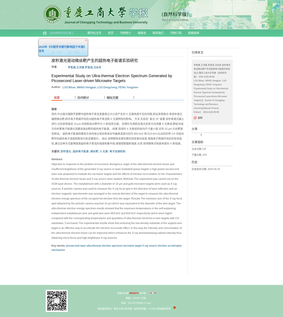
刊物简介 (125, 33)
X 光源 (104, 151)
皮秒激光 (66, 151)
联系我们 (158, 33)
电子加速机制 (117, 151)
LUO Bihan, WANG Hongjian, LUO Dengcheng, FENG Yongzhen (100, 87)
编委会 (142, 33)
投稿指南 (193, 33)
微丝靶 (94, 151)
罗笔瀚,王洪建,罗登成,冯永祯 (84, 67)
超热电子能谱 (81, 151)
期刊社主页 (94, 33)
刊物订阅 (175, 33)
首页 (110, 33)
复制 (200, 117)
